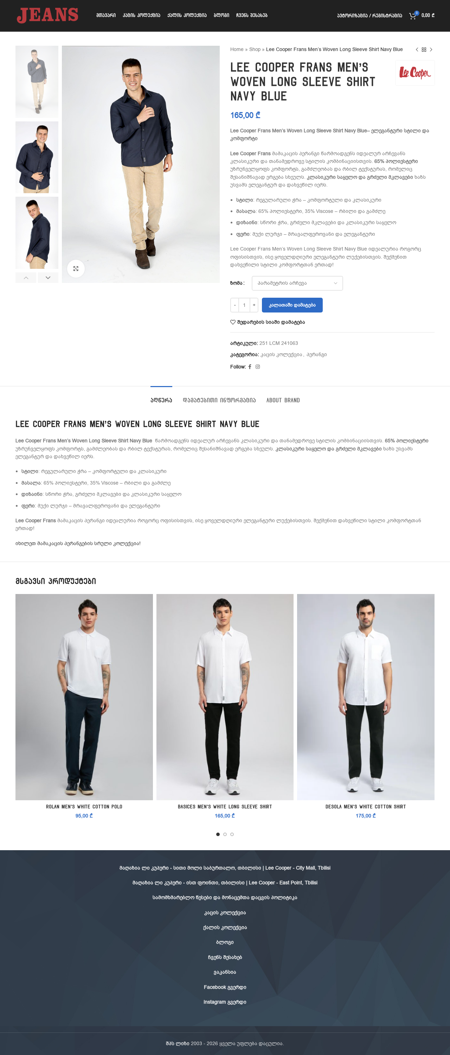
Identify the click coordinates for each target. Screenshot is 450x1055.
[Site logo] (47, 15)
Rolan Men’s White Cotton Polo (84, 806)
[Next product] (431, 49)
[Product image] (84, 697)
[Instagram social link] (257, 367)
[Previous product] (416, 49)
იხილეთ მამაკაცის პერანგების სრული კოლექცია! (78, 543)
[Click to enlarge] (76, 268)
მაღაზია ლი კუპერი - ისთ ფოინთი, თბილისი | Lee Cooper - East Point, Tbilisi (225, 882)
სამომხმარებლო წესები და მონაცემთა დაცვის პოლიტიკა (225, 897)
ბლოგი (225, 942)
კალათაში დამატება (292, 305)
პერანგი (317, 354)
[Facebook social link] (249, 367)
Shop (255, 49)
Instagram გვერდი (225, 1002)
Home (237, 49)
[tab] (161, 397)
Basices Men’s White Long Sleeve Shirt (225, 806)
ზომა (236, 283)
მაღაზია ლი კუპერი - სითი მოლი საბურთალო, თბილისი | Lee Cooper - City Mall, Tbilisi (225, 868)
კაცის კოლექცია (281, 354)
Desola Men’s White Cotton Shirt (366, 806)
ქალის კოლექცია (225, 927)
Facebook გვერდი (225, 987)
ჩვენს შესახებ (225, 957)
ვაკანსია (225, 972)
